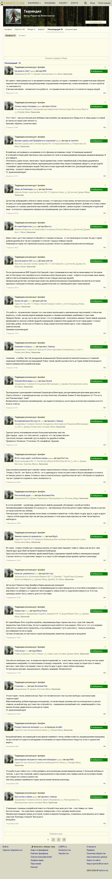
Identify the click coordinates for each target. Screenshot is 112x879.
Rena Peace (42, 611)
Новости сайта (93, 860)
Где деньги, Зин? (22, 71)
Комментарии (71, 29)
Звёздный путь (21, 576)
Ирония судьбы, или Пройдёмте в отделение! (35, 141)
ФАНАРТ (63, 3)
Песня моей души (22, 495)
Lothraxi (52, 106)
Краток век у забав (23, 797)
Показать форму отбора (56, 58)
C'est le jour (20, 651)
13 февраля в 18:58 (13, 523)
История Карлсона (23, 226)
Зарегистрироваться (12, 850)
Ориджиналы (21, 74)
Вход (92, 3)
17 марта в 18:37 (12, 213)
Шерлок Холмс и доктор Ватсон (29, 192)
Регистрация (104, 3)
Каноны (34, 867)
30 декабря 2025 (12, 746)
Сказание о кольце (23, 346)
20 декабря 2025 (12, 784)
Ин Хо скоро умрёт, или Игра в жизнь (31, 458)
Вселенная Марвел (23, 109)
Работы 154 (20, 29)
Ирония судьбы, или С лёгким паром (31, 144)
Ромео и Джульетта (24, 654)
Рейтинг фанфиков (39, 853)
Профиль (8, 29)
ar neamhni (73, 141)
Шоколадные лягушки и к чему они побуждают (36, 759)
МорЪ (55, 536)
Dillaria (39, 651)
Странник (19, 686)
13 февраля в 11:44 (13, 673)
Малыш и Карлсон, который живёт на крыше (35, 229)
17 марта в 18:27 (12, 248)
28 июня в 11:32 (12, 93)
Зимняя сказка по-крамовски (28, 536)
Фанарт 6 (31, 29)
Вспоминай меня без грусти (27, 421)
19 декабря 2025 (12, 824)
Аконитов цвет (21, 301)
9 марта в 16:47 (11, 408)
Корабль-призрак (46, 614)
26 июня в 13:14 (12, 176)
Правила (91, 850)
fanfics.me (103, 870)
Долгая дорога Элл (23, 261)
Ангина (49, 189)
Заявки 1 (41, 29)
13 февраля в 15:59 (13, 560)
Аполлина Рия (48, 495)
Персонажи (36, 864)
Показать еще (56, 834)
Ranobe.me (64, 853)
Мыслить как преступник (26, 264)
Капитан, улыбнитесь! (25, 573)
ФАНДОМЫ (49, 3)
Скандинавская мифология (45, 109)
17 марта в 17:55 (12, 333)
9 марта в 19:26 (11, 368)
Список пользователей (41, 857)
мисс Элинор (49, 346)
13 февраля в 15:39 (13, 598)
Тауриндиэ (32, 11)
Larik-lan (49, 261)
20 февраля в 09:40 (13, 482)
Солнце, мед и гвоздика (25, 106)
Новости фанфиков (39, 850)
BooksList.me (65, 850)
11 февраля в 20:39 (13, 714)
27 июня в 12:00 (12, 127)
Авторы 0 (22, 36)
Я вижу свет (20, 611)
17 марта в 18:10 (12, 288)
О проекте (91, 847)
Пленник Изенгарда (23, 381)
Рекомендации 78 (55, 29)
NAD (44, 71)
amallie (59, 727)
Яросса (48, 226)
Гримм (41, 264)
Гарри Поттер (21, 304)
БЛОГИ (74, 3)
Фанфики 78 (10, 36)
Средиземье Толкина (24, 349)
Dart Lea (64, 458)
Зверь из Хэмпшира (24, 189)
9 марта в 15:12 (11, 445)
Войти (5, 847)
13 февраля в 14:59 (13, 638)
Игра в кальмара (22, 461)
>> (16, 112)
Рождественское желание (27, 727)
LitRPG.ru (63, 847)
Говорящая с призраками (26, 614)
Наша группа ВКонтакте (97, 864)
